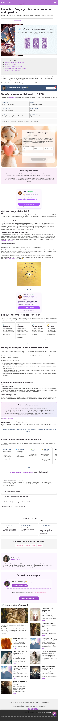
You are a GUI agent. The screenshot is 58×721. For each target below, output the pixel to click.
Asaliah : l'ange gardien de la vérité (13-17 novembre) (13, 626)
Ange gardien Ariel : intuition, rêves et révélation (47, 610)
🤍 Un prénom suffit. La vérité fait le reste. (26, 200)
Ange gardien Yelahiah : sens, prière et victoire (20, 639)
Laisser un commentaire (28, 598)
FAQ (35, 702)
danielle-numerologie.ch (7, 418)
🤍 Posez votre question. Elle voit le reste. (26, 304)
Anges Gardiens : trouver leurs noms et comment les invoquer (20, 668)
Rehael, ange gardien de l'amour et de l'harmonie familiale (20, 683)
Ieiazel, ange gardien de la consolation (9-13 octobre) (49, 668)
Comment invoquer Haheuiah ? (12, 70)
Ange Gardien (19, 545)
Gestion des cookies (27, 706)
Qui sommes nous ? (28, 702)
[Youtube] (34, 709)
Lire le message (51, 88)
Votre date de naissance (29, 146)
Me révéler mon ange (38, 159)
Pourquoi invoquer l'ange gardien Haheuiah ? (16, 68)
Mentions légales (17, 706)
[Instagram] (32, 709)
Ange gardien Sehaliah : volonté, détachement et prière (49, 625)
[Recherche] (49, 2)
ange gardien (12, 97)
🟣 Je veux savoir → (29, 307)
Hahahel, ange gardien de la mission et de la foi (49, 652)
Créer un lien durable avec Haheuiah (14, 72)
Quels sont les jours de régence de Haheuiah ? (17, 502)
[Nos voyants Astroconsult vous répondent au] (52, 2)
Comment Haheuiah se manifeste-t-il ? (14, 506)
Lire (2, 635)
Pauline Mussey (17, 20)
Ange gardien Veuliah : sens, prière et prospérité (49, 639)
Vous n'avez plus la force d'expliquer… (28, 198)
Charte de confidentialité (39, 706)
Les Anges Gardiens (30, 545)
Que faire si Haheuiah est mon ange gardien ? (16, 496)
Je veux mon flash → (29, 204)
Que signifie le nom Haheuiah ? (12, 491)
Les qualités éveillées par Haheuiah (13, 66)
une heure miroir (10, 258)
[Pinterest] (37, 709)
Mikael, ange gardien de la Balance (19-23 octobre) (20, 653)
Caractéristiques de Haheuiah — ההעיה (14, 62)
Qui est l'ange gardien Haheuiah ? (13, 480)
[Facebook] (29, 709)
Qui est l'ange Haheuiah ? (11, 64)
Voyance (40, 545)
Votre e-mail (26, 152)
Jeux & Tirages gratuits (43, 702)
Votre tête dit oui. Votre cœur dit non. (27, 302)
